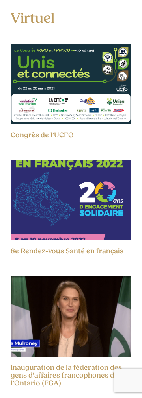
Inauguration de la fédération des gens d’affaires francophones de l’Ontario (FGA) (66, 375)
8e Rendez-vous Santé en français (67, 251)
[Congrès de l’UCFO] (71, 84)
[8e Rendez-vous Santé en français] (71, 200)
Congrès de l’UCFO (42, 135)
